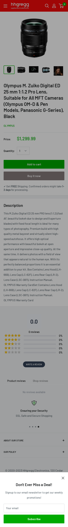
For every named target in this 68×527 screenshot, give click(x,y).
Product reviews (16, 380)
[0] (61, 6)
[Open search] (47, 6)
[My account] (54, 6)
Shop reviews (40, 380)
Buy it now (34, 176)
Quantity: (9, 150)
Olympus (9, 125)
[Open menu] (5, 6)
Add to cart (34, 164)
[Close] (63, 477)
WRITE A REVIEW (34, 364)
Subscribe (34, 519)
